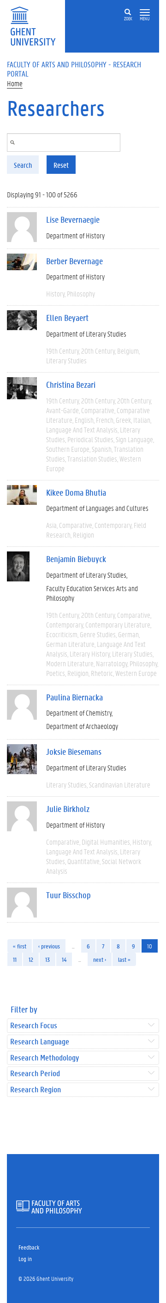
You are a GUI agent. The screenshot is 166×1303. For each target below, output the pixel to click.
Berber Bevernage (74, 261)
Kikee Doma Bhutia (76, 492)
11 (15, 959)
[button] (144, 13)
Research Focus (33, 1025)
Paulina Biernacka (74, 697)
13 (47, 959)
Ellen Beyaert (67, 317)
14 (64, 959)
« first (19, 946)
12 (31, 959)
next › (99, 959)
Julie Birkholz (67, 808)
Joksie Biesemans (73, 751)
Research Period (35, 1073)
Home (15, 83)
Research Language (39, 1041)
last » (124, 959)
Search (23, 165)
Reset (61, 165)
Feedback (28, 1247)
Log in (25, 1258)
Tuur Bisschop (68, 894)
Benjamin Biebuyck (76, 558)
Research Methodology (44, 1058)
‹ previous (49, 946)
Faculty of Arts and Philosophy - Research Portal (74, 68)
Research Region (35, 1089)
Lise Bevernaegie (73, 219)
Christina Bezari (70, 384)
